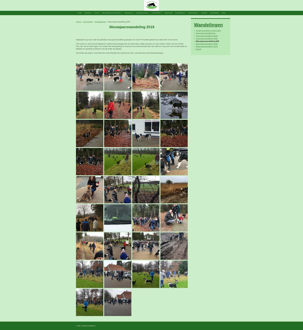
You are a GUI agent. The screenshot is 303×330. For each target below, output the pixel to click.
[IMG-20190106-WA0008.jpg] (90, 190)
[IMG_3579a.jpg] (118, 133)
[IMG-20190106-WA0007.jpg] (174, 161)
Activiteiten (88, 22)
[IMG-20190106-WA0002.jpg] (118, 161)
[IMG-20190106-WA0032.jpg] (174, 246)
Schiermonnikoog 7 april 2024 (208, 30)
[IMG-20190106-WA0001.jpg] (146, 133)
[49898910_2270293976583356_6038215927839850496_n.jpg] (90, 105)
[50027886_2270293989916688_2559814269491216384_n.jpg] (146, 105)
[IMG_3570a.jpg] (90, 133)
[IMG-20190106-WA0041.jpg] (118, 302)
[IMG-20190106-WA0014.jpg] (118, 218)
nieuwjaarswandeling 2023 (207, 36)
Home (78, 22)
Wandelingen (100, 22)
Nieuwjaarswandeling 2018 (207, 44)
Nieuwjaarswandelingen (206, 33)
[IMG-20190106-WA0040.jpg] (90, 302)
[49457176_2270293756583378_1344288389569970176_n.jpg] (118, 77)
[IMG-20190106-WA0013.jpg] (146, 218)
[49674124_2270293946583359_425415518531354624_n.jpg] (174, 77)
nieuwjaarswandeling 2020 (207, 38)
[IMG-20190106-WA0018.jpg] (146, 246)
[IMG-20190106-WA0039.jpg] (174, 274)
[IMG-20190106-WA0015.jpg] (174, 218)
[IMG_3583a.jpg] (90, 161)
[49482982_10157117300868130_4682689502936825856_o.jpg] (146, 77)
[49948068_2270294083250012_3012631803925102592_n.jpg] (118, 105)
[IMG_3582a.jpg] (174, 133)
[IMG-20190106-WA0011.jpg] (174, 190)
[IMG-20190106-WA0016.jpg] (90, 246)
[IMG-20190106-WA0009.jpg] (118, 190)
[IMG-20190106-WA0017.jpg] (118, 246)
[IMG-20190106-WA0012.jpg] (90, 218)
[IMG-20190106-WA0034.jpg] (90, 274)
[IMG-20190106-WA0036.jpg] (118, 274)
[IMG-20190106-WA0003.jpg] (146, 161)
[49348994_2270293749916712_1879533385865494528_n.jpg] (90, 77)
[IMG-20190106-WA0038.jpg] (146, 274)
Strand (198, 49)
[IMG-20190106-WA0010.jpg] (146, 190)
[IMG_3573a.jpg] (174, 105)
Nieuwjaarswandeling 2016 (207, 46)
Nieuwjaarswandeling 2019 (119, 22)
